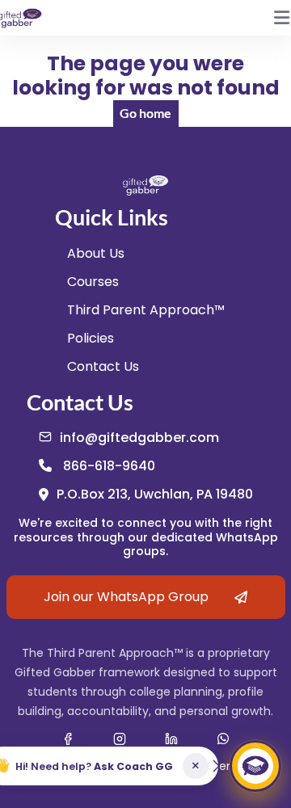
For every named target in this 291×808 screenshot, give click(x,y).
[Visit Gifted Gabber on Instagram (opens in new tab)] (119, 738)
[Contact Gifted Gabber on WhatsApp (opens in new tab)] (223, 738)
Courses (93, 281)
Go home (145, 112)
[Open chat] (255, 766)
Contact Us (103, 366)
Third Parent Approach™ (146, 310)
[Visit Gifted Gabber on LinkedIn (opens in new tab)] (171, 738)
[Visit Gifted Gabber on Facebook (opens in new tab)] (68, 738)
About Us (95, 253)
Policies (90, 338)
